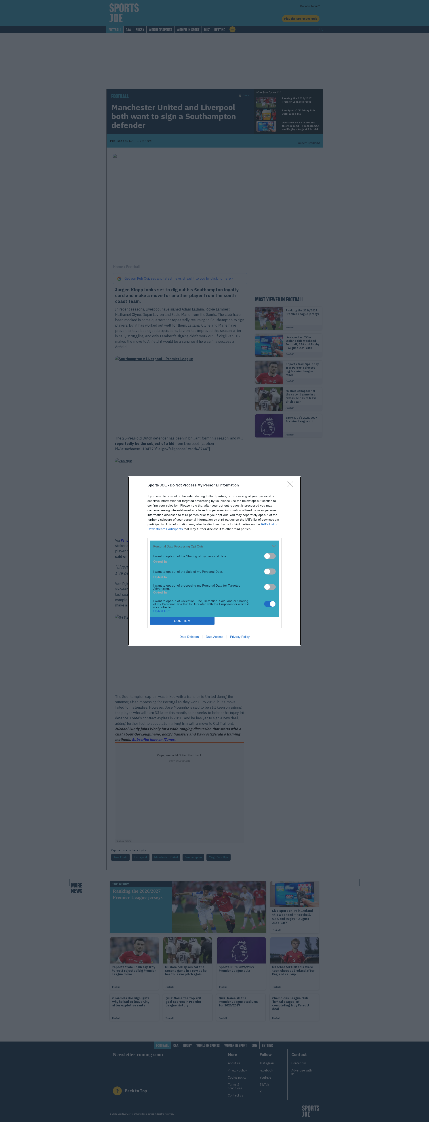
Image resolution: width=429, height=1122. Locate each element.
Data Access (214, 636)
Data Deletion (189, 636)
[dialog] (214, 561)
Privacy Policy (240, 636)
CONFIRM (182, 621)
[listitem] (214, 546)
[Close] (292, 485)
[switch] (270, 556)
